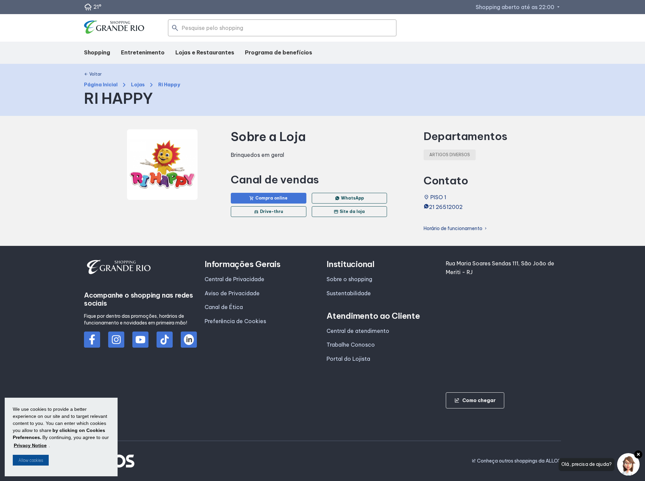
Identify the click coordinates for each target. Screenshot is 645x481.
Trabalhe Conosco (351, 344)
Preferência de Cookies (235, 321)
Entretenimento (143, 52)
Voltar (93, 74)
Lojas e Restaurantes (204, 52)
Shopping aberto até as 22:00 (518, 7)
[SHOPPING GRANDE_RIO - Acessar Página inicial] (114, 28)
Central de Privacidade (234, 279)
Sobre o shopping (349, 279)
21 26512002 (446, 207)
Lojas (138, 85)
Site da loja (349, 211)
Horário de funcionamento (456, 228)
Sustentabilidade (349, 293)
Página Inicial (101, 85)
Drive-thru (268, 211)
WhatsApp (352, 198)
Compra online (268, 198)
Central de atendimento (358, 330)
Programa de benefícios (278, 52)
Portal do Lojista (348, 358)
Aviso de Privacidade (232, 293)
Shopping (97, 52)
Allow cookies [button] (30, 460)
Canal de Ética (224, 307)
